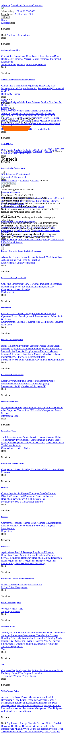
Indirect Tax (38, 670)
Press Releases (33, 102)
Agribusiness (13, 723)
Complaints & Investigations (40, 56)
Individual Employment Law (40, 286)
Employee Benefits (38, 493)
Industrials (49, 726)
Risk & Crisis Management (14, 587)
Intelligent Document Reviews (25, 705)
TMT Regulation (27, 560)
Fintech (49, 723)
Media (22, 102)
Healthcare (16, 726)
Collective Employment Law (15, 284)
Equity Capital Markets (47, 201)
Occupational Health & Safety (15, 289)
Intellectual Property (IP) (34, 386)
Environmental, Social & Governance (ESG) (23, 321)
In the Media (38, 113)
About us (5, 5)
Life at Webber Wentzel (12, 110)
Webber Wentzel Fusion (25, 676)
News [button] (4, 99)
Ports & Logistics (51, 641)
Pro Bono (6, 501)
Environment (7, 292)
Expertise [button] (5, 22)
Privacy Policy (43, 239)
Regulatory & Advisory (38, 85)
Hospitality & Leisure (32, 726)
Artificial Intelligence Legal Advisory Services (23, 64)
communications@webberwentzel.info (21, 214)
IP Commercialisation (11, 407)
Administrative (8, 174)
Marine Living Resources (30, 641)
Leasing (5, 525)
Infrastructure (7, 728)
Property (39, 501)
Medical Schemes (52, 354)
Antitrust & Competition (18, 35)
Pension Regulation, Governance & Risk (27, 497)
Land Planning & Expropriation (46, 522)
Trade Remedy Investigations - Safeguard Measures (30, 441)
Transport (55, 731)
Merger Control (31, 59)
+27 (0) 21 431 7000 (23, 14)
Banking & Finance (10, 94)
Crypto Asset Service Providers (26, 348)
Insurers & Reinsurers (11, 354)
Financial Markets (49, 351)
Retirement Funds (36, 357)
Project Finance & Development (44, 123)
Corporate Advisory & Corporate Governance (33, 199)
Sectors (48, 151)
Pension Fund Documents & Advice (27, 496)
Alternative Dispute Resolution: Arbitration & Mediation (28, 257)
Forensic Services (9, 359)
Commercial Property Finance (30, 115)
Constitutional (23, 174)
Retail (60, 728)
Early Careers (31, 110)
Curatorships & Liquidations (15, 493)
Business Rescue (9, 584)
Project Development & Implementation (31, 316)
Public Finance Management (34, 380)
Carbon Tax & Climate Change (16, 313)
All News (6, 102)
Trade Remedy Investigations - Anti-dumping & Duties (27, 439)
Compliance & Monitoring (14, 85)
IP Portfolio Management (42, 410)
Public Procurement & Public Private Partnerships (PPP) (27, 382)
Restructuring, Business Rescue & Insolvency (23, 563)
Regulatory (6, 531)
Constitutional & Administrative (16, 153)
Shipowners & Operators (13, 643)
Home (4, 20)
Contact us (37, 5)
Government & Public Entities (49, 359)
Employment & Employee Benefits (18, 262)
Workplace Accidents (53, 469)
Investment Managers (33, 354)
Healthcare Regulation (32, 558)
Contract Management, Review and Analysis (28, 701)
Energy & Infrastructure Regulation (29, 555)
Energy (23, 723)
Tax (3, 649)
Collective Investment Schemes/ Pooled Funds (30, 345)
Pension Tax (39, 499)
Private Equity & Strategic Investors (39, 728)
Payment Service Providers (14, 357)
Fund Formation (27, 359)
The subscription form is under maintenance (27, 229)
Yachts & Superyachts (12, 646)
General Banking (51, 118)
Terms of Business (27, 239)
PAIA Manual (8, 242)
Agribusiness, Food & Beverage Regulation (22, 552)
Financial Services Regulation (12, 340)
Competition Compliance (13, 56)
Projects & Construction (22, 501)
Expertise (37, 151)
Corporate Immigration (41, 284)
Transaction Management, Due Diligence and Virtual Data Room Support (31, 709)
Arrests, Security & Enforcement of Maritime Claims (26, 632)
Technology (7, 676)
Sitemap (19, 242)
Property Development (20, 525)
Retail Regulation (9, 560)
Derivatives (36, 118)
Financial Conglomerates (28, 351)
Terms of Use (57, 239)
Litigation (35, 260)
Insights (15, 102)
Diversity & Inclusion (21, 5)
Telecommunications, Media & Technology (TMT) (25, 731)
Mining (18, 728)
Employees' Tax (17, 286)
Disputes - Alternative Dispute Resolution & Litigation (21, 251)
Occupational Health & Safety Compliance (22, 469)
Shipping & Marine (10, 611)
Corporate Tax (8, 670)
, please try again (18, 228)
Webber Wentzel (23, 151)
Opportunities (45, 110)
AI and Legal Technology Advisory (30, 700)
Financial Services (36, 723)
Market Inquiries (15, 59)
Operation (6, 316)
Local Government (10, 380)
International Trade (10, 416)
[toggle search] (2, 125)
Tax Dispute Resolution (30, 673)
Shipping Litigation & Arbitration (42, 643)
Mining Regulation (52, 558)
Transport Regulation (46, 560)
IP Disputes (28, 407)
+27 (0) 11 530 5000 (25, 11)
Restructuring (35, 584)
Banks (4, 345)
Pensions (5, 472)
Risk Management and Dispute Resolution (28, 87)
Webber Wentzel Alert (12, 608)
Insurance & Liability (19, 260)
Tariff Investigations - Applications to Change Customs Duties (31, 437)
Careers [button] (5, 108)
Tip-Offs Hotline (9, 239)
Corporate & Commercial (13, 177)
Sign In (4, 245)
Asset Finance (8, 115)
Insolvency (23, 584)
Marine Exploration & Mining (40, 638)
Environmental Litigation (44, 313)
